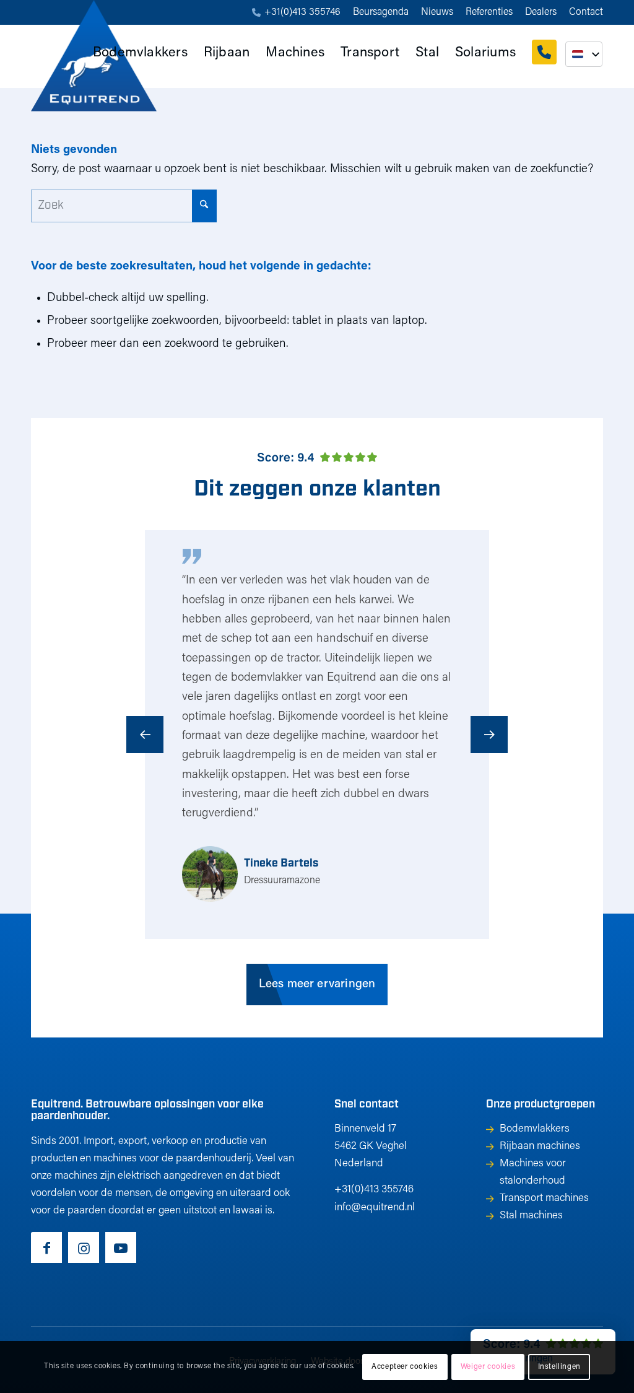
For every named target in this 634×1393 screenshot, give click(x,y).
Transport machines (544, 1198)
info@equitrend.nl (374, 1207)
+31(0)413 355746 (302, 12)
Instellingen (559, 1367)
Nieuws (437, 12)
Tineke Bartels (281, 864)
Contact (586, 12)
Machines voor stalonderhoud (533, 1172)
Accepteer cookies (404, 1367)
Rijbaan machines (540, 1146)
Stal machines (531, 1215)
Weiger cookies (488, 1367)
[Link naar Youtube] (120, 1247)
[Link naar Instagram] (83, 1247)
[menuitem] (296, 13)
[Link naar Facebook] (46, 1247)
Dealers (541, 12)
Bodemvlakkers (535, 1129)
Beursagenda (381, 12)
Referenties (489, 12)
